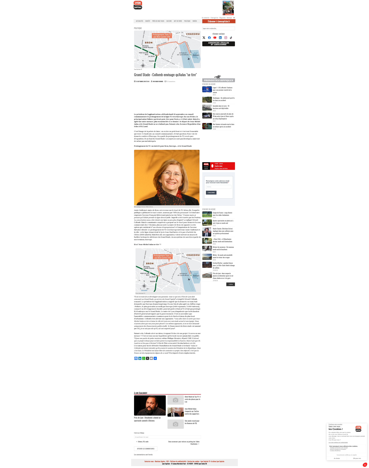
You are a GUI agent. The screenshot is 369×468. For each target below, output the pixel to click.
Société (147, 21)
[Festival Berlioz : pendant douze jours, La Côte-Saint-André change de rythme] (207, 265)
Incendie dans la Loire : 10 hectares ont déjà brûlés (221, 107)
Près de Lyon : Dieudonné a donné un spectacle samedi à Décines (147, 419)
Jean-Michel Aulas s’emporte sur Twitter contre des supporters (192, 411)
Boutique (229, 18)
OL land (145, 437)
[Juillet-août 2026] (228, 8)
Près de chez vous (158, 21)
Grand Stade (139, 437)
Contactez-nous (149, 461)
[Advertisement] (167, 98)
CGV (167, 461)
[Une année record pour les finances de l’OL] (175, 428)
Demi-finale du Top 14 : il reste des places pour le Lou (192, 399)
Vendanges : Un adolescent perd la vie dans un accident (224, 99)
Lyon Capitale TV (205, 461)
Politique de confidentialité (178, 461)
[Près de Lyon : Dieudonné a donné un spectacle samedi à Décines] (150, 415)
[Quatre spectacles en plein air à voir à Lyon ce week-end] (207, 222)
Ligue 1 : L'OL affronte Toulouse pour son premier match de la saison (222, 90)
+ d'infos (230, 284)
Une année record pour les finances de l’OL (192, 422)
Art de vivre (178, 21)
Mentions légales (160, 461)
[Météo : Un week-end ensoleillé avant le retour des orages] (207, 257)
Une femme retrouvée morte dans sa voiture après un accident (223, 125)
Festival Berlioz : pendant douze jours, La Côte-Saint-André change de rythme (224, 265)
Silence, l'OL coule (143, 441)
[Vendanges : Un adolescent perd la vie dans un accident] (207, 100)
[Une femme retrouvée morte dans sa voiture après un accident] (207, 126)
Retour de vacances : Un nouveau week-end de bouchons (223, 248)
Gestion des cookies (193, 461)
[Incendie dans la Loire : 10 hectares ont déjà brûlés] (207, 108)
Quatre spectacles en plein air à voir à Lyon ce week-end (223, 221)
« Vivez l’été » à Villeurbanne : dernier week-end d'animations (222, 240)
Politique (187, 21)
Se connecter (205, 18)
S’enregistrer (214, 18)
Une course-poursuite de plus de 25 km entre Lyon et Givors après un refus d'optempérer (223, 116)
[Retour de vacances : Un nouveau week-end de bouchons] (207, 249)
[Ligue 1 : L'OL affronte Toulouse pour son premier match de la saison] (207, 89)
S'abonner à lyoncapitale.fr (219, 21)
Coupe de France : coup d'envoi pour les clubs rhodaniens (222, 213)
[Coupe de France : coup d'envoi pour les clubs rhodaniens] (207, 214)
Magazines (222, 18)
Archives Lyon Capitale (217, 461)
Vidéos (195, 21)
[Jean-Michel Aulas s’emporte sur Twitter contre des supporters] (175, 416)
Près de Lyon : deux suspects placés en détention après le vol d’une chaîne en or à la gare (223, 275)
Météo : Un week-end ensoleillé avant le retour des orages (222, 256)
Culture (169, 21)
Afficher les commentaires (145, 449)
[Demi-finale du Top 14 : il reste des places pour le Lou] (175, 404)
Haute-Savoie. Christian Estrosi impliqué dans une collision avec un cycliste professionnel (223, 231)
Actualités (139, 21)
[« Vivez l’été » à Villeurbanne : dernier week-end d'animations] (207, 241)
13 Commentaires (171, 81)
